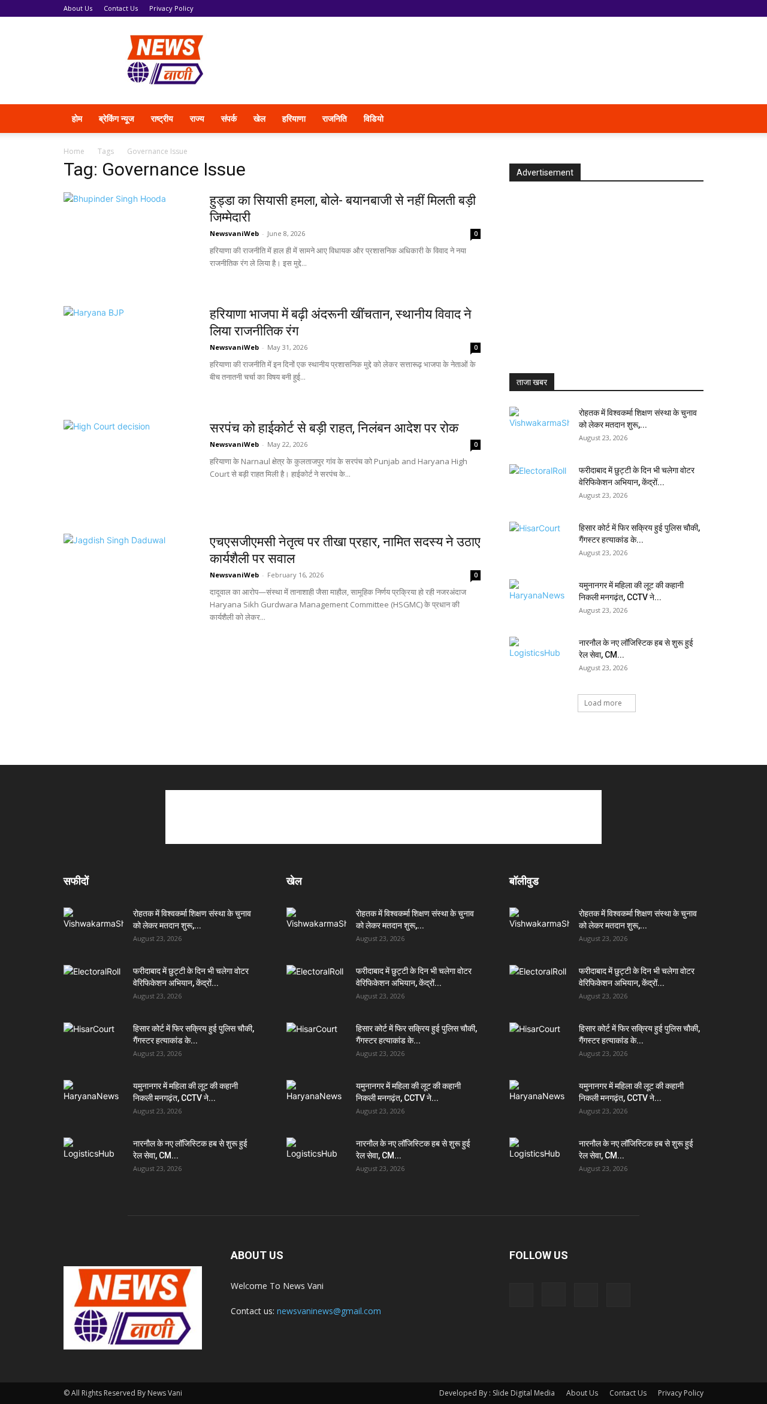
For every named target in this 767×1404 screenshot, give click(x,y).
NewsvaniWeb (234, 233)
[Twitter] (642, 118)
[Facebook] (602, 118)
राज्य (197, 118)
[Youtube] (663, 118)
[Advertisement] (485, 60)
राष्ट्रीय (162, 118)
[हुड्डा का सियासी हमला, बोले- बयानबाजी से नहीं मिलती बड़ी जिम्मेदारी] (129, 237)
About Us (78, 8)
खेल (259, 118)
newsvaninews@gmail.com (329, 1311)
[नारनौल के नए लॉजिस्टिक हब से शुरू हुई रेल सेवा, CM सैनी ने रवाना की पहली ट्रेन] (539, 658)
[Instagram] (622, 118)
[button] (689, 119)
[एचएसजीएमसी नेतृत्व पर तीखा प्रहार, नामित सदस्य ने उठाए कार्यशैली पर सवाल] (129, 579)
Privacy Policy (171, 8)
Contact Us (121, 8)
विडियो (374, 118)
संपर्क (229, 118)
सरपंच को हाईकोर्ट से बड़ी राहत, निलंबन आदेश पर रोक (334, 427)
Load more (603, 703)
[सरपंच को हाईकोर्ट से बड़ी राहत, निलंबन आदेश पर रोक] (129, 465)
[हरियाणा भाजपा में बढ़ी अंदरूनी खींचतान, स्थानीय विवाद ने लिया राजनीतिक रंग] (129, 351)
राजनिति (334, 118)
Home (74, 151)
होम (77, 118)
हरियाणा (294, 118)
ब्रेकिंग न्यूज (116, 118)
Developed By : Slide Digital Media (497, 1393)
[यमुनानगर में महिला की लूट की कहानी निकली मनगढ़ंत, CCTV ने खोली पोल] (539, 600)
